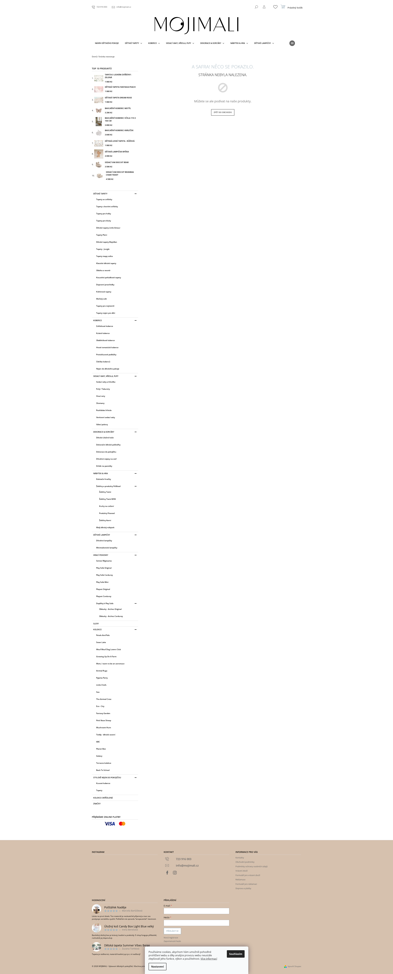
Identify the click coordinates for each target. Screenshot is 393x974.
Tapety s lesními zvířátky (107, 206)
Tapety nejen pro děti (105, 313)
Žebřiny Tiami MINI (107, 499)
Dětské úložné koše (105, 437)
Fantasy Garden (103, 713)
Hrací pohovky (100, 555)
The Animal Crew (103, 699)
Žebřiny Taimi (105, 492)
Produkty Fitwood (107, 513)
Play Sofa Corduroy (104, 575)
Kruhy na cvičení (106, 506)
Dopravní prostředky (105, 284)
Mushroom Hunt (103, 727)
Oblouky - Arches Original (110, 609)
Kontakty (239, 857)
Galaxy (99, 756)
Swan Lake (101, 642)
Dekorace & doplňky (103, 432)
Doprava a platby (243, 888)
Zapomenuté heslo (172, 941)
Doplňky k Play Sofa (104, 603)
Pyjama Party (102, 678)
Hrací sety (100, 396)
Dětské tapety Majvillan (106, 242)
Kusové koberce (103, 783)
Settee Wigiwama (104, 560)
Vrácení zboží (241, 870)
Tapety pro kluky (103, 220)
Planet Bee (101, 749)
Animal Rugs (101, 670)
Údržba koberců (103, 361)
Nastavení (157, 966)
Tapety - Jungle (102, 249)
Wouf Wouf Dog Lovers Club (108, 649)
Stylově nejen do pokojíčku (107, 777)
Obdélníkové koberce (105, 340)
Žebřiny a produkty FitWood (108, 486)
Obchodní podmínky (244, 862)
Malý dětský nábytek (105, 527)
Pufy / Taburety (103, 389)
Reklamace (240, 879)
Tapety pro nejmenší (105, 306)
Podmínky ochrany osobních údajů (251, 866)
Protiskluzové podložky (106, 354)
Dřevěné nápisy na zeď (106, 459)
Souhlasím (235, 954)
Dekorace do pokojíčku (106, 451)
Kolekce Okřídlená (103, 797)
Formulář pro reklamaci (246, 884)
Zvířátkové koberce (104, 326)
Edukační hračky (103, 479)
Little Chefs (101, 685)
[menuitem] (107, 43)
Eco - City (100, 706)
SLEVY (96, 623)
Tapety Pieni (101, 235)
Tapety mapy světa (104, 256)
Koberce (97, 320)
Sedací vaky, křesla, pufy (105, 376)
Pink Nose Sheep (103, 720)
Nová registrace (171, 937)
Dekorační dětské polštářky (108, 444)
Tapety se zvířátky (104, 199)
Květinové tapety (103, 291)
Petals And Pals (103, 635)
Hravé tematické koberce (107, 347)
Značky (97, 803)
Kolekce (97, 629)
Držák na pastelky (104, 466)
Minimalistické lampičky (106, 547)
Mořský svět (101, 298)
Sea (97, 692)
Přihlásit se (172, 931)
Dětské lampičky (101, 535)
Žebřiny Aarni (105, 520)
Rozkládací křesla (103, 410)
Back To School (102, 770)
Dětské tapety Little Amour (108, 227)
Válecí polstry (102, 424)
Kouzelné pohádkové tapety (108, 277)
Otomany (100, 403)
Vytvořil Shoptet (294, 966)
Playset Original (103, 589)
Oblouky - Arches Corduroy (111, 616)
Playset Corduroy (103, 596)
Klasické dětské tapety (106, 263)
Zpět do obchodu (223, 112)
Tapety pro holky (103, 213)
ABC (98, 741)
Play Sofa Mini (102, 582)
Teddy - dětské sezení (105, 734)
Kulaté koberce (103, 333)
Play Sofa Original (103, 568)
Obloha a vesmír (103, 270)
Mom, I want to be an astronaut (110, 663)
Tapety (99, 790)
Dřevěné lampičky (104, 540)
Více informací (209, 958)
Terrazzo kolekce (103, 763)
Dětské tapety (100, 193)
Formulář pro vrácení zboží (247, 875)
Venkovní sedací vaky (105, 417)
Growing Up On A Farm (106, 656)
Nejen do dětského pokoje (107, 368)
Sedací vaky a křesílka (105, 382)
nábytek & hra (100, 473)
